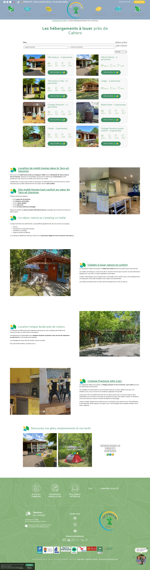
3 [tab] (111, 211)
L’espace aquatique (48, 15)
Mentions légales (92, 559)
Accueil (11, 14)
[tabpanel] (109, 190)
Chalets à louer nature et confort (108, 265)
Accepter (29, 565)
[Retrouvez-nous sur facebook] (4, 2)
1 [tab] (106, 211)
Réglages (29, 568)
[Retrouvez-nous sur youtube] (10, 2)
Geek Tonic (80, 559)
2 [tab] (108, 211)
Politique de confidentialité (108, 559)
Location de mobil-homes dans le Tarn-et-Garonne (44, 170)
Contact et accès (138, 14)
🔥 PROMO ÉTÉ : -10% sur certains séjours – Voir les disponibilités (44, 2)
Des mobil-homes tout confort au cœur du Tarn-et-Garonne (44, 191)
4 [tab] (113, 211)
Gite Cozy (105, 381)
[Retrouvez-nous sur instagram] (7, 2)
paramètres (21, 568)
